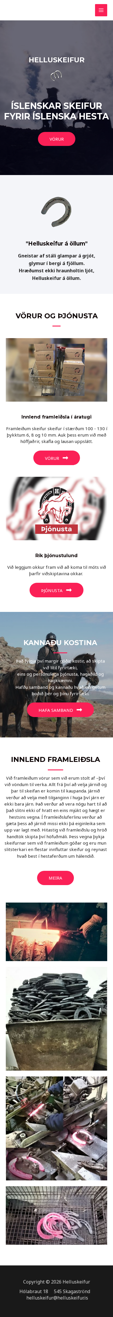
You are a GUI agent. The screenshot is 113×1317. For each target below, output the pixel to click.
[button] (56, 139)
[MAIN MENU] (101, 10)
